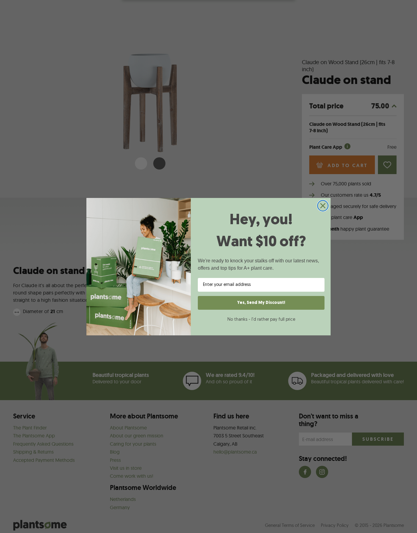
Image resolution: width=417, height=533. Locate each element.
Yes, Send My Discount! (261, 303)
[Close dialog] (322, 205)
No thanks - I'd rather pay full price (261, 319)
